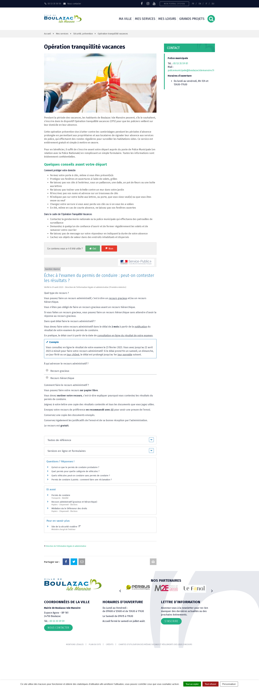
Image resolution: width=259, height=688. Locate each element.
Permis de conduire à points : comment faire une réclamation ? (81, 479)
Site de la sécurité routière (64, 526)
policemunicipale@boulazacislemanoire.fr (191, 70)
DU (213, 3)
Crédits (109, 644)
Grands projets (191, 19)
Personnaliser (229, 684)
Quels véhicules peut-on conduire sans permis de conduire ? (80, 475)
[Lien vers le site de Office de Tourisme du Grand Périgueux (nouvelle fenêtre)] (174, 589)
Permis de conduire (60, 495)
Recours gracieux (59, 371)
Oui (94, 248)
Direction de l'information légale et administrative (66, 546)
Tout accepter (192, 684)
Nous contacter (74, 3)
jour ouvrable (125, 354)
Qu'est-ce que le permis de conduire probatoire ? (75, 467)
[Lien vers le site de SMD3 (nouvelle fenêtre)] (202, 590)
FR (193, 3)
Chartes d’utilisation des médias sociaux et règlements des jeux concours (155, 644)
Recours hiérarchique (61, 378)
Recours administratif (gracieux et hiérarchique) (74, 502)
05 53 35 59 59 (57, 621)
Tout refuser (210, 684)
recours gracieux (118, 298)
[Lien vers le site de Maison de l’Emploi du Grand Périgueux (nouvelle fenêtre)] (146, 588)
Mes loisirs (167, 19)
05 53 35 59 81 (180, 63)
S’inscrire (171, 621)
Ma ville (125, 19)
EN (200, 3)
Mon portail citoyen (174, 4)
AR (112, 409)
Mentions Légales (75, 644)
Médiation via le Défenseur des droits (69, 508)
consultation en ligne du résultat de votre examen (125, 335)
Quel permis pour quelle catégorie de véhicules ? (75, 471)
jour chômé (73, 354)
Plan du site (95, 644)
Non (111, 248)
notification (140, 326)
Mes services (145, 19)
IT (206, 3)
